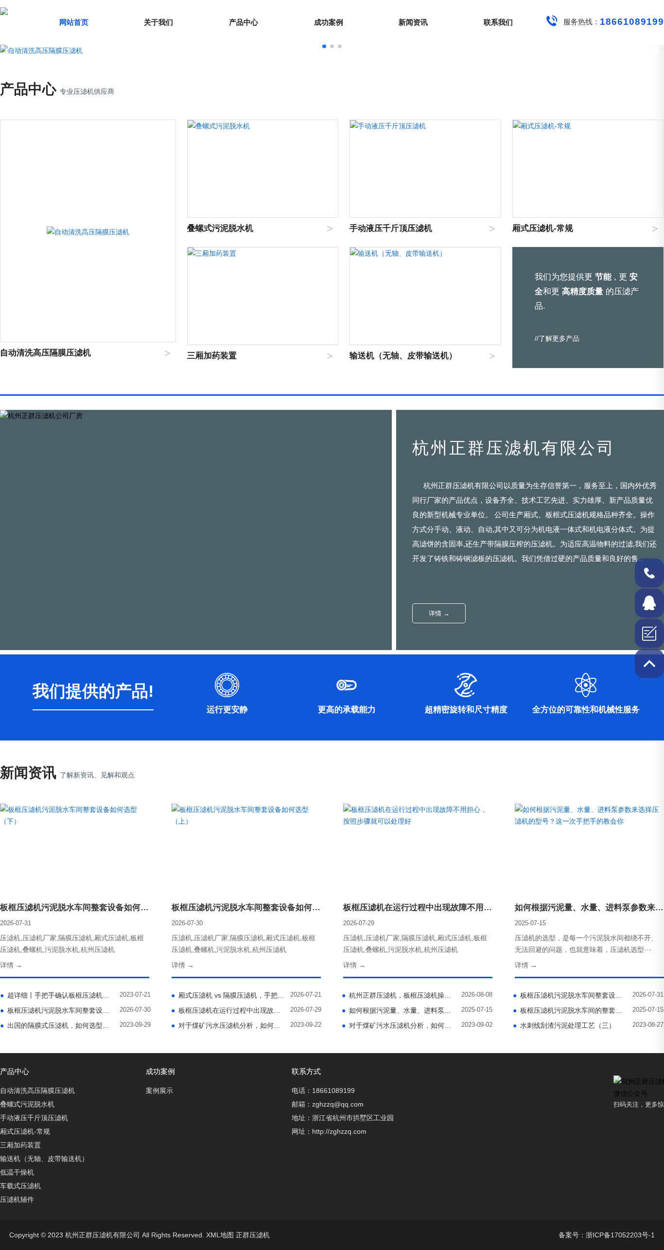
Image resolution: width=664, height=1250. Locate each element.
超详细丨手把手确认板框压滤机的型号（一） (58, 995)
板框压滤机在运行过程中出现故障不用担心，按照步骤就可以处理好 (229, 1010)
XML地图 (220, 1235)
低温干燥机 (17, 1172)
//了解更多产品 (557, 338)
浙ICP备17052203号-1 (620, 1235)
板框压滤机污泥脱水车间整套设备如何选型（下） (571, 995)
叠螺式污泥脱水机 (27, 1104)
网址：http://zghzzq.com (329, 1131)
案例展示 (159, 1090)
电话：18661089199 (323, 1090)
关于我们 (158, 22)
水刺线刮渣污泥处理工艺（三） (564, 1025)
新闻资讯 (413, 22)
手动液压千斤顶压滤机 (34, 1118)
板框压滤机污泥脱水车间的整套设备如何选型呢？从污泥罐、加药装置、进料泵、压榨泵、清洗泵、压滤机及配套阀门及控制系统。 (571, 1010)
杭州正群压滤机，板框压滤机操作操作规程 (399, 995)
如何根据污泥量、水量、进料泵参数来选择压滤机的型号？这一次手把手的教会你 (399, 1010)
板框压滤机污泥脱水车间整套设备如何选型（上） (58, 1010)
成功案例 (328, 22)
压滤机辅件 (17, 1199)
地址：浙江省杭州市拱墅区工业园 (343, 1118)
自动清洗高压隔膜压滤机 (37, 1090)
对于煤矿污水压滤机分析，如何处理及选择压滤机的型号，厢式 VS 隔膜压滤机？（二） (229, 1025)
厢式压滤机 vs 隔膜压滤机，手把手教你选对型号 (229, 995)
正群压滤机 (253, 1235)
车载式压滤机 (20, 1186)
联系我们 (498, 22)
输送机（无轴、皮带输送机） (44, 1158)
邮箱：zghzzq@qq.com (328, 1104)
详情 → (439, 613)
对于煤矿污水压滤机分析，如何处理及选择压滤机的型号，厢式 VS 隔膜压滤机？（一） (399, 1025)
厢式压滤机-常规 (25, 1131)
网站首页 (73, 22)
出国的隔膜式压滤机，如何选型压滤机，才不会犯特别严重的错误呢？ (58, 1025)
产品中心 (243, 22)
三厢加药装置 (20, 1145)
